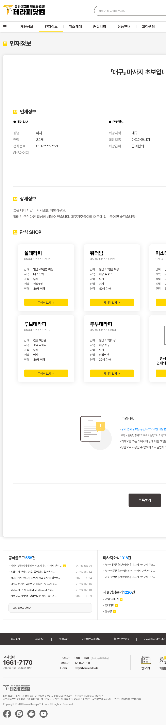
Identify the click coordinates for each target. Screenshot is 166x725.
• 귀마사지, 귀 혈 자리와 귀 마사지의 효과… (31, 590)
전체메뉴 (5, 26)
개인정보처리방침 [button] (91, 639)
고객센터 (148, 26)
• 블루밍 (107, 611)
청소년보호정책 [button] (121, 639)
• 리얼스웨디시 (111, 599)
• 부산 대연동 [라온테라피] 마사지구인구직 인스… (129, 564)
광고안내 (39, 639)
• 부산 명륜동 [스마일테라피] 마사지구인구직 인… (129, 570)
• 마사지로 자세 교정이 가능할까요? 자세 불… (32, 583)
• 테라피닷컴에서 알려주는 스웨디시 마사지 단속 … (35, 565)
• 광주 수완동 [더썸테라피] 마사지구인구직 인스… (129, 576)
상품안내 (124, 26)
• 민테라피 (108, 605)
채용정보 (26, 26)
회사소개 (15, 639)
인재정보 (51, 26)
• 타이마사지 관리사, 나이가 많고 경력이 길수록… (34, 577)
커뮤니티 (99, 26)
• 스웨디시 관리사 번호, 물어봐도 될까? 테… (32, 571)
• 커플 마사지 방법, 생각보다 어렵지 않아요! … (33, 596)
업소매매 (75, 26)
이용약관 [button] (63, 639)
